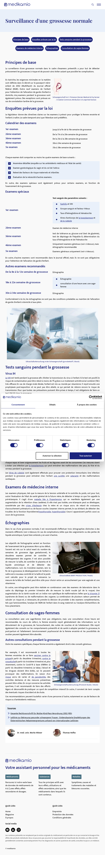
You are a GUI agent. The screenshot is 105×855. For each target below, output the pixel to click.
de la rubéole (66, 221)
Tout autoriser (85, 456)
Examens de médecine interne (29, 48)
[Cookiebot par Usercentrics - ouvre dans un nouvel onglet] (91, 397)
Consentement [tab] (18, 405)
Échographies (52, 48)
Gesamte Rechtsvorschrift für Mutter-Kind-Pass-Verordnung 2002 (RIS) (41, 713)
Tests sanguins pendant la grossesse (76, 39)
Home (7, 811)
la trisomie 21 (94, 593)
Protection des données (62, 814)
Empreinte (57, 811)
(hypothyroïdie (44, 512)
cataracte (74, 476)
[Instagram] (19, 830)
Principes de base (21, 39)
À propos (9, 817)
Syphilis (63, 204)
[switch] (39, 445)
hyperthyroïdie (58, 512)
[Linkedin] (13, 830)
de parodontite (39, 677)
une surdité (59, 476)
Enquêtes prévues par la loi (44, 39)
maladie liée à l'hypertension (48, 499)
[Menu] (99, 4)
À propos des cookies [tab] (87, 405)
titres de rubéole (16, 473)
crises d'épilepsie (33, 505)
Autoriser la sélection (52, 456)
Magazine (9, 814)
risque (8, 677)
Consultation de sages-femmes (75, 48)
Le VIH (8, 378)
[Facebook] (7, 830)
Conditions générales (61, 817)
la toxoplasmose (86, 218)
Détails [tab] (52, 405)
